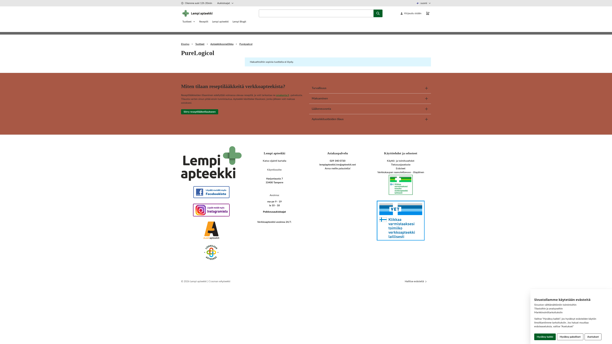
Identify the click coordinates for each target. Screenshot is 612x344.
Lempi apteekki (220, 21)
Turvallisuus (319, 88)
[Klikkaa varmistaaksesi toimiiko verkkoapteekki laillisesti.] (400, 185)
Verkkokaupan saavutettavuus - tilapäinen (400, 172)
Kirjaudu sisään (412, 13)
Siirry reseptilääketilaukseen (200, 112)
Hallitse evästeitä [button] (415, 281)
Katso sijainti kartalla (274, 161)
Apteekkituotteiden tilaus (328, 119)
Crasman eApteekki (219, 281)
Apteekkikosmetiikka (221, 44)
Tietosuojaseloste (400, 164)
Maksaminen (320, 98)
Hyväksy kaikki (545, 337)
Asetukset (593, 337)
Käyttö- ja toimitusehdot (400, 161)
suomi (423, 3)
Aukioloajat (223, 3)
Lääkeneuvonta (321, 109)
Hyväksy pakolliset (570, 337)
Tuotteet (187, 21)
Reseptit (203, 21)
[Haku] (378, 13)
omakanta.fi (282, 95)
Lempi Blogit (239, 21)
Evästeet (400, 168)
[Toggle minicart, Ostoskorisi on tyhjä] (427, 13)
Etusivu (185, 44)
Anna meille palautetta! (337, 168)
